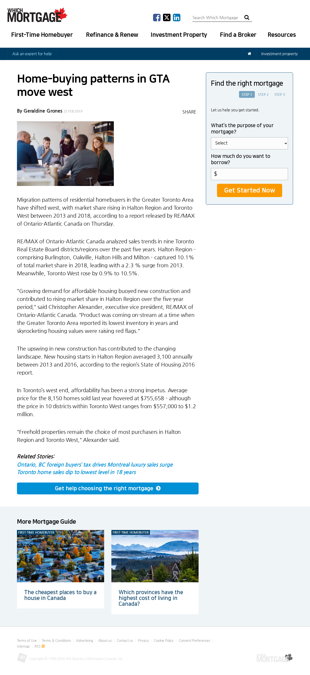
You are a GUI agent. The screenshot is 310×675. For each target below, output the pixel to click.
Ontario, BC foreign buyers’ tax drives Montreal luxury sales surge (94, 464)
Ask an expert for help (32, 53)
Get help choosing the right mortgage (105, 488)
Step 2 (263, 94)
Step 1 (247, 94)
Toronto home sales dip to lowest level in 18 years (76, 472)
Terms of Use (27, 640)
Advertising (84, 640)
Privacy (143, 640)
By (39, 111)
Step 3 (279, 94)
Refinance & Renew (112, 35)
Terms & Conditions (56, 640)
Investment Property (179, 35)
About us (105, 640)
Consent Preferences (194, 640)
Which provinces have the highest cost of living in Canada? (151, 598)
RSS (38, 646)
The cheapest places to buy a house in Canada (60, 595)
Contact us (125, 640)
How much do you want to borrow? (240, 159)
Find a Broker (238, 35)
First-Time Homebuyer (42, 35)
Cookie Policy (164, 640)
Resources (282, 35)
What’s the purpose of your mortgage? (242, 129)
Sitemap (23, 646)
